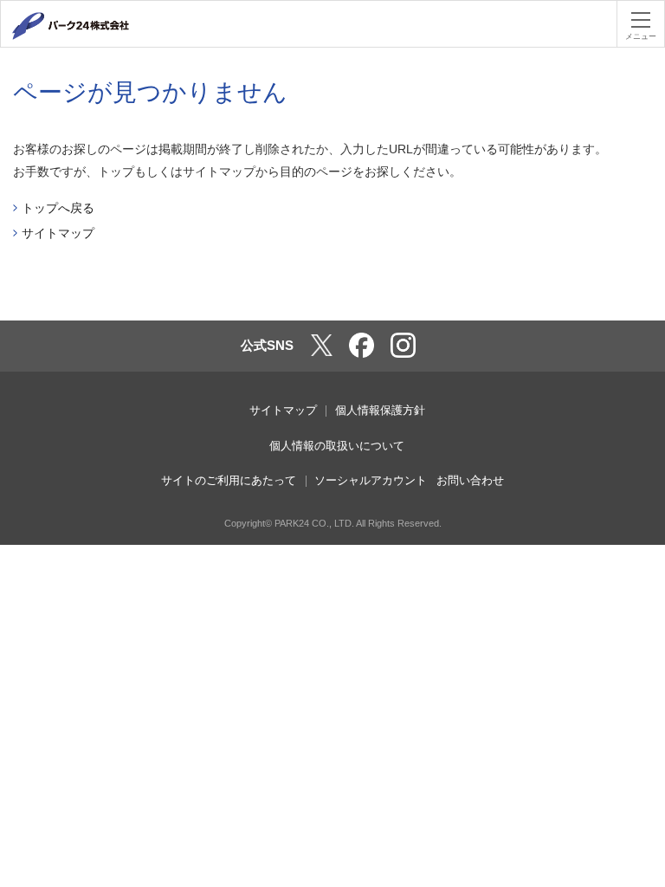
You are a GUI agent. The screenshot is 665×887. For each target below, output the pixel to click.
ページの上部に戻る (636, 293)
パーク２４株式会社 (91, 26)
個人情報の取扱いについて (336, 445)
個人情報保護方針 (380, 410)
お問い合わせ (470, 480)
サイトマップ (58, 233)
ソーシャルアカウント (370, 480)
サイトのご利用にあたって (228, 480)
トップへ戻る (58, 208)
